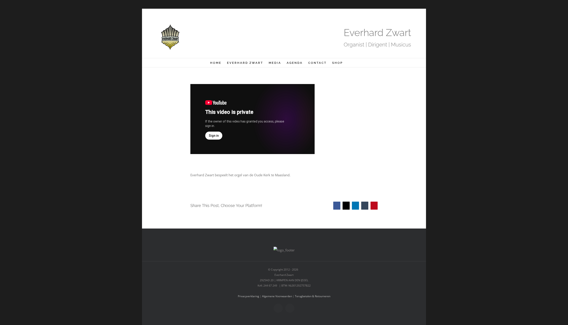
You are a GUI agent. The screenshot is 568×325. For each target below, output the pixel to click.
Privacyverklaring (248, 296)
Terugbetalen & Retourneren (312, 296)
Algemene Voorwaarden (277, 296)
